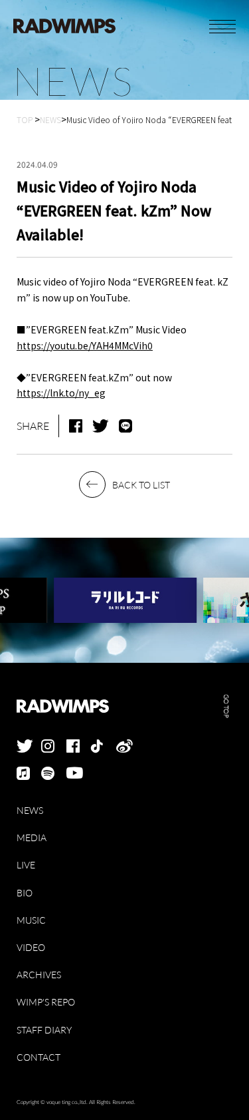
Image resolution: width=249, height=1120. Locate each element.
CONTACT (38, 1057)
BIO (25, 892)
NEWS (30, 810)
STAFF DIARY (44, 1029)
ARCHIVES (39, 974)
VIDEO (31, 947)
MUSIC (31, 920)
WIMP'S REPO (46, 1002)
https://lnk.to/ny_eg (61, 392)
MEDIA (31, 837)
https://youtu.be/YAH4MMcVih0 (85, 345)
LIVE (26, 864)
